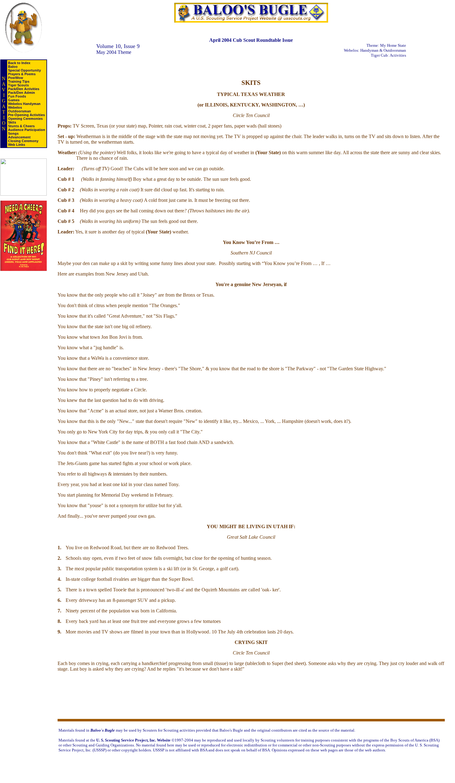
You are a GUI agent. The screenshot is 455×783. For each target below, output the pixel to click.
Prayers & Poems (22, 74)
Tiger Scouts (18, 85)
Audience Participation (26, 130)
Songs (13, 133)
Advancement (19, 137)
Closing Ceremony (23, 141)
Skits (12, 122)
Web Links (16, 144)
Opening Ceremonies (25, 118)
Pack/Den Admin (21, 92)
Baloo (13, 66)
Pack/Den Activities (23, 89)
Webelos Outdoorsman (19, 109)
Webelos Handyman (24, 104)
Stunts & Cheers (21, 126)
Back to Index (19, 63)
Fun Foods (17, 96)
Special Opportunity (24, 70)
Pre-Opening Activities (26, 115)
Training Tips (18, 81)
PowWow (15, 78)
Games (14, 100)
